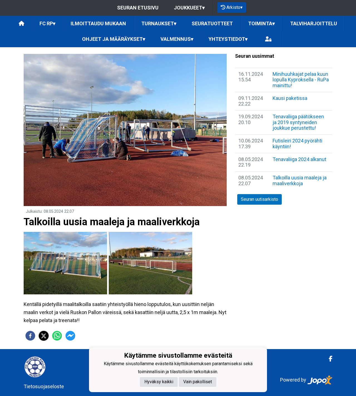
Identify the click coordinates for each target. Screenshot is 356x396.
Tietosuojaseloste (44, 386)
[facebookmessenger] (70, 336)
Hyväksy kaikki (158, 381)
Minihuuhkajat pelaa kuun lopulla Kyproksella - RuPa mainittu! (301, 79)
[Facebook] (328, 359)
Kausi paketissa (290, 98)
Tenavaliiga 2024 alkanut (299, 159)
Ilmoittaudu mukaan (98, 23)
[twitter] (44, 336)
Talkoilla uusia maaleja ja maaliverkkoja (300, 180)
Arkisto (234, 7)
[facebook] (30, 336)
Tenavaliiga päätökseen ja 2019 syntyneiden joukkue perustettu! (298, 122)
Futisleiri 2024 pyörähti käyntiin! (297, 143)
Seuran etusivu (138, 8)
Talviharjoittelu (313, 23)
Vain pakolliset (197, 381)
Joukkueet (189, 8)
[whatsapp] (57, 336)
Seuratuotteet (212, 23)
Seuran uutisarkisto (259, 199)
